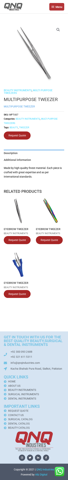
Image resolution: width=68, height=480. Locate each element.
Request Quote (17, 135)
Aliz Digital (41, 474)
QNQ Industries (45, 469)
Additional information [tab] (17, 159)
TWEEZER (24, 127)
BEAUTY (14, 127)
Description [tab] (11, 153)
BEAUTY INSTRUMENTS (18, 90)
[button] (58, 29)
